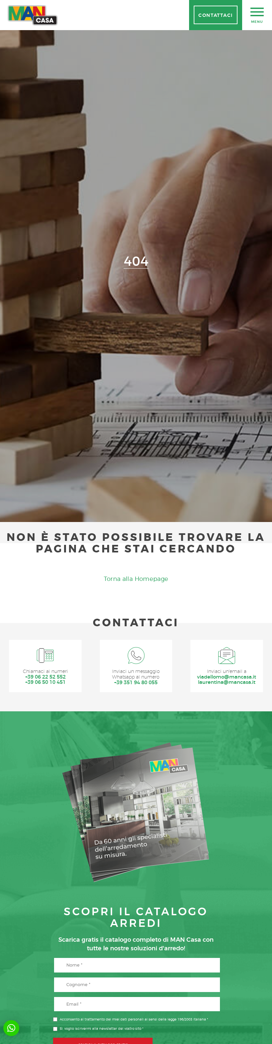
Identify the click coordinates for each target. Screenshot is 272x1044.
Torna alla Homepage (136, 578)
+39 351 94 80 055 (136, 683)
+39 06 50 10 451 (45, 682)
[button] (11, 1028)
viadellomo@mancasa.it (226, 677)
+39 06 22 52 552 (45, 677)
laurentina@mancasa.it (226, 682)
